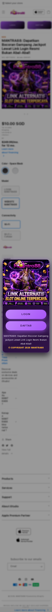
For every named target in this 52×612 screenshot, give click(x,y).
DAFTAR (26, 325)
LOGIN (26, 314)
